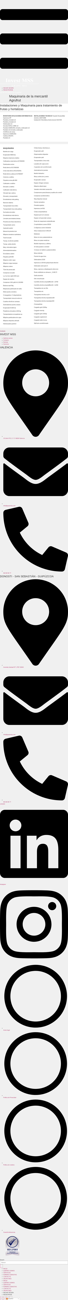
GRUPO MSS (7, 1278)
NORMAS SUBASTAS (10, 1274)
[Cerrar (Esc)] (10, 1297)
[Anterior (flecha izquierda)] (1, 1299)
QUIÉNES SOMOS (9, 1270)
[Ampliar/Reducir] (1, 1297)
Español (10, 1298)
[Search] (1, 1266)
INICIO (5, 1268)
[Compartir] (7, 1297)
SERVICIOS (7, 1272)
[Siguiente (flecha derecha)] (4, 1299)
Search (2, 1260)
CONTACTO (7, 1276)
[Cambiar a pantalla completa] (4, 1297)
